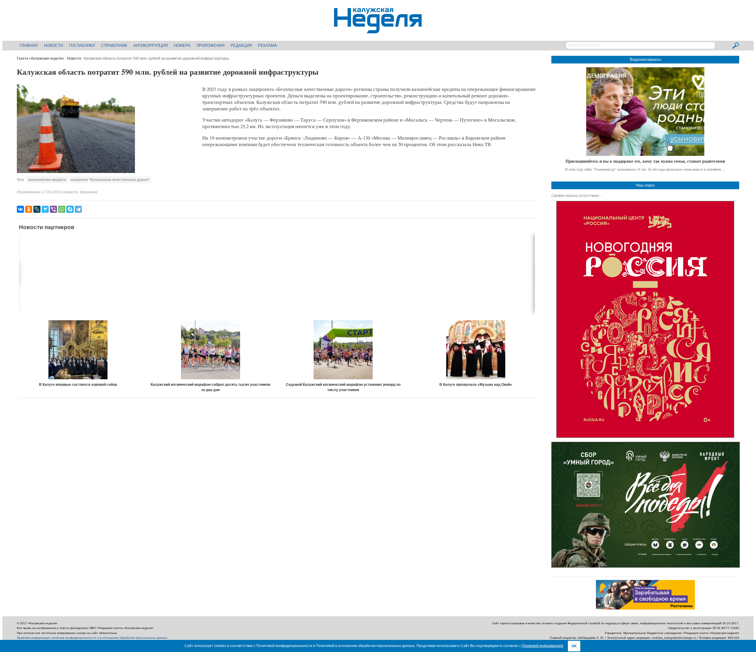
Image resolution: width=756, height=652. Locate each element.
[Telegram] (78, 209)
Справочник (114, 45)
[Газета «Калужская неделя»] (378, 30)
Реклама (267, 45)
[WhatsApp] (61, 209)
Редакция (241, 45)
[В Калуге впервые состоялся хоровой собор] (78, 349)
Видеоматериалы (645, 59)
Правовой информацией (542, 646)
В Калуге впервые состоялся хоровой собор (78, 385)
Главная (29, 45)
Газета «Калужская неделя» (40, 58)
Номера (182, 45)
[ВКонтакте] (20, 209)
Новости (53, 45)
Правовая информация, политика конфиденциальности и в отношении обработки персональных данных (92, 637)
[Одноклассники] (28, 209)
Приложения (210, 45)
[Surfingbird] (45, 209)
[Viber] (53, 209)
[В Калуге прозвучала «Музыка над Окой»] (476, 349)
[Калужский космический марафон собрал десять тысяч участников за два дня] (210, 349)
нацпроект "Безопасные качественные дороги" (110, 180)
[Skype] (70, 209)
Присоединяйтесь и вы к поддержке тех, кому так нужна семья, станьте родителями (645, 161)
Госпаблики (82, 45)
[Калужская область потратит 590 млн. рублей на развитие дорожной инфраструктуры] (76, 172)
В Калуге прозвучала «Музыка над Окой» (475, 385)
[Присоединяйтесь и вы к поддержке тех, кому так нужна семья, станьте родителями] (645, 111)
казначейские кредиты (47, 180)
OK (574, 646)
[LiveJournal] (36, 209)
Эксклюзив (88, 192)
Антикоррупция (150, 45)
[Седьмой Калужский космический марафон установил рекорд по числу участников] (343, 349)
